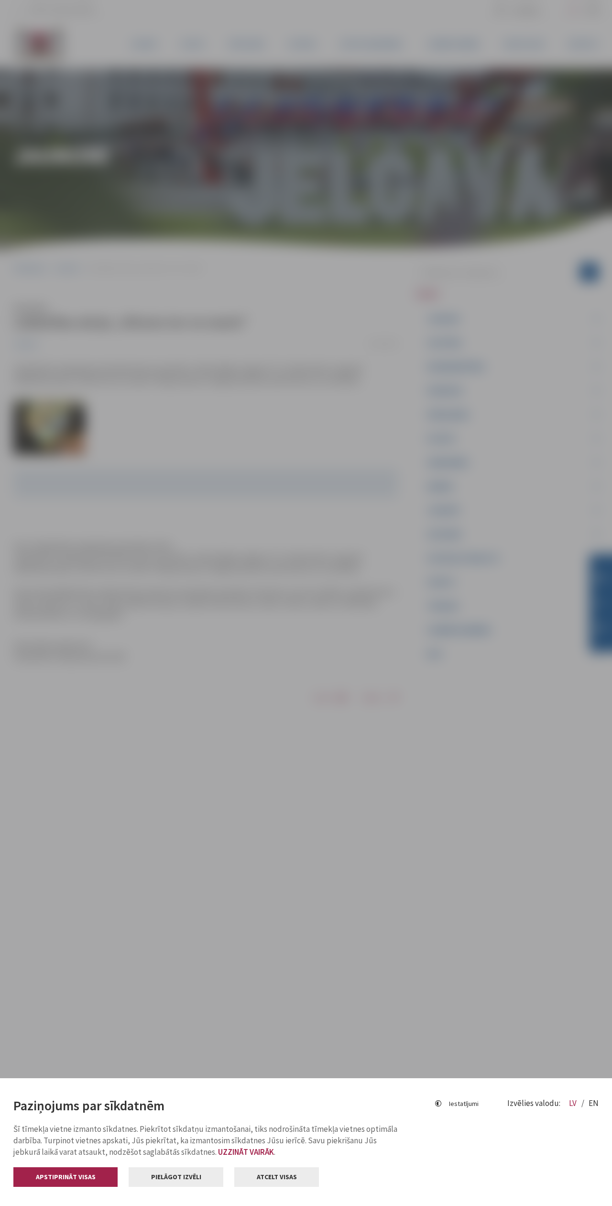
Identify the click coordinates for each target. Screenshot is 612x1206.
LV (573, 1103)
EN (594, 1103)
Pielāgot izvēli (176, 1176)
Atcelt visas (277, 1176)
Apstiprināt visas (66, 1176)
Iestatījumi (464, 1103)
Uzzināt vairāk (246, 1152)
